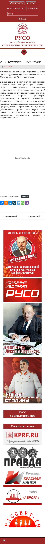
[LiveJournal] (14, 203)
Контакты (18, 3)
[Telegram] (18, 203)
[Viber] (27, 203)
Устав (32, 3)
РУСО (22, 38)
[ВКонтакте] (2, 203)
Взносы (34, 8)
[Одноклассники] (6, 203)
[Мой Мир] (10, 203)
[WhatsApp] (22, 203)
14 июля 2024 (8, 67)
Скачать (25, 196)
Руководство (17, 8)
